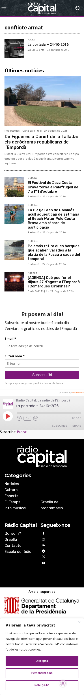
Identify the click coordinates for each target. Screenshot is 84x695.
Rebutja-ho (42, 685)
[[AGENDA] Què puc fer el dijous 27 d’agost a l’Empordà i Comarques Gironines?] (14, 281)
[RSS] (44, 546)
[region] (42, 656)
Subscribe (59, 426)
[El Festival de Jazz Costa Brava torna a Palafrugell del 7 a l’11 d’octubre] (14, 186)
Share (76, 426)
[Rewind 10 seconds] (19, 418)
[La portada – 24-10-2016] (14, 48)
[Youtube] (44, 564)
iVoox (22, 432)
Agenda (32, 273)
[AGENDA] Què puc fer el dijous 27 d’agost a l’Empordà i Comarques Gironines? (54, 282)
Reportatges (11, 131)
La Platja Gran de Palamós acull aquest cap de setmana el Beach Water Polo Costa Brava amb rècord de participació (53, 218)
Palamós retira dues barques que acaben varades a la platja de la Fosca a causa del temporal (54, 252)
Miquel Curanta (36, 50)
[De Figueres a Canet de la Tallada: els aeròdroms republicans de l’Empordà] (42, 101)
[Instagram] (44, 540)
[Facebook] (44, 534)
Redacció (33, 196)
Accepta (42, 661)
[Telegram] (44, 552)
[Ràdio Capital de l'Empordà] (42, 8)
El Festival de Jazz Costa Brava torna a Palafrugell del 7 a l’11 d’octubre (53, 187)
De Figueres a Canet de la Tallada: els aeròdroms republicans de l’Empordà (41, 142)
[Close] (79, 622)
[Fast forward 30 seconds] (35, 418)
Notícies (32, 205)
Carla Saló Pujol (32, 130)
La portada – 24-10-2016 (48, 44)
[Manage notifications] (63, 683)
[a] (42, 457)
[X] (44, 558)
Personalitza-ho (42, 673)
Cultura (32, 178)
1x (27, 418)
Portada (31, 40)
